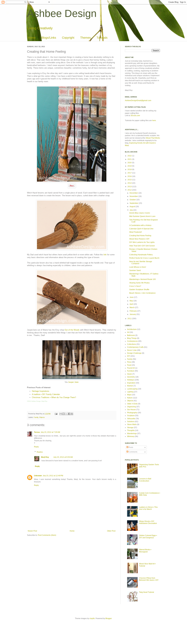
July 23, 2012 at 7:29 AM (50, 432)
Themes (85, 37)
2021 (130, 159)
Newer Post (32, 531)
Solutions (131, 422)
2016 (130, 176)
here (154, 120)
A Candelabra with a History (140, 225)
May (131, 301)
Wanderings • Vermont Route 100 (142, 279)
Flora (129, 362)
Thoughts (131, 430)
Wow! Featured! (135, 232)
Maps (129, 395)
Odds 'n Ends (132, 404)
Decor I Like (132, 350)
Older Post (111, 531)
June (132, 297)
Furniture (130, 371)
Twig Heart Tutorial (146, 592)
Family (36, 417)
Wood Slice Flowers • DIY (139, 239)
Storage (130, 428)
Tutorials (102, 37)
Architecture (132, 329)
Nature (130, 398)
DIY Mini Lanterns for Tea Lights (142, 242)
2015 (130, 180)
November (134, 196)
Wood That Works (153, 138)
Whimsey (130, 436)
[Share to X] (66, 413)
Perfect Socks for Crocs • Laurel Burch (144, 258)
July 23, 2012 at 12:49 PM (53, 476)
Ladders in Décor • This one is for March (148, 508)
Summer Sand (135, 270)
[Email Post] (56, 414)
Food (129, 365)
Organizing (131, 407)
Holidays (130, 380)
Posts (130, 447)
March (132, 307)
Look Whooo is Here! (137, 267)
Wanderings (132, 433)
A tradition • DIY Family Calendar (46, 394)
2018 (130, 169)
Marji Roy (45, 457)
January (133, 314)
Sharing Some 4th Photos (139, 283)
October (133, 200)
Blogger (108, 618)
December (134, 193)
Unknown (38, 476)
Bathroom (131, 335)
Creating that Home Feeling (140, 236)
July (131, 210)
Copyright (68, 37)
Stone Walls (132, 424)
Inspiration (131, 383)
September (134, 203)
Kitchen (130, 386)
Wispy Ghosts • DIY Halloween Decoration (148, 522)
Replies (40, 452)
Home (32, 37)
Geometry (131, 377)
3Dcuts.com (135, 116)
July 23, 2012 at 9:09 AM (63, 457)
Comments (132, 452)
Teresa (37, 432)
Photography (132, 413)
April (132, 304)
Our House (131, 410)
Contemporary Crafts (135, 347)
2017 (130, 173)
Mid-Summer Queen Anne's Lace (142, 216)
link (105, 255)
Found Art (131, 368)
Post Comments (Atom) (47, 535)
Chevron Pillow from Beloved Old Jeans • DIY (149, 579)
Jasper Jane (73, 382)
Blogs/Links (48, 37)
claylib (92, 618)
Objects (42, 417)
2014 (130, 183)
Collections (131, 344)
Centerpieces (132, 341)
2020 (130, 163)
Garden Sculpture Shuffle (139, 290)
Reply (36, 447)
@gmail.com (146, 100)
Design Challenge (134, 353)
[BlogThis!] (63, 413)
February (133, 311)
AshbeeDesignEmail (133, 100)
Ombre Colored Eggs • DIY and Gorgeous (148, 536)
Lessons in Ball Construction (145, 480)
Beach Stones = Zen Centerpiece (142, 293)
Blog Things (132, 338)
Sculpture (131, 416)
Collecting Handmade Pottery (141, 255)
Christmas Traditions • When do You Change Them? (54, 397)
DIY (128, 356)
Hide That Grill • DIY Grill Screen (142, 246)
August (133, 207)
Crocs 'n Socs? (135, 286)
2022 (130, 156)
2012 (130, 190)
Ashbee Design (62, 13)
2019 (130, 166)
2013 (130, 187)
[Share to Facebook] (69, 413)
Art (128, 332)
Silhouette (131, 419)
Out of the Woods (72, 330)
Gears (129, 374)
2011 (130, 319)
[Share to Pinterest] (71, 413)
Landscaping (132, 389)
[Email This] (60, 413)
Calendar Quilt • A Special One (141, 229)
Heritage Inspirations (40, 391)
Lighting (130, 392)
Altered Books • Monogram (145, 551)
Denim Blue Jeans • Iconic (139, 213)
